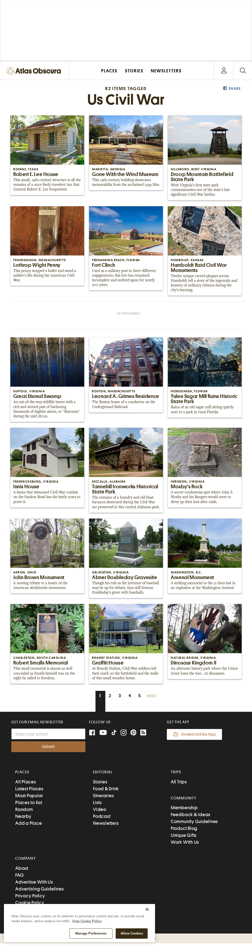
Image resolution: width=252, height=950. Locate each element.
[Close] (147, 909)
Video (99, 809)
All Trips (179, 781)
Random (24, 809)
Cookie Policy (29, 902)
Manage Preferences (91, 933)
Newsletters (106, 823)
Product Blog (184, 828)
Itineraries (103, 795)
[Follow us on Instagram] (123, 733)
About (21, 868)
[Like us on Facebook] (92, 733)
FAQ (19, 875)
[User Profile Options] (223, 71)
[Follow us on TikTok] (114, 733)
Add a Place (28, 823)
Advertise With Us (34, 882)
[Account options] (223, 70)
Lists (97, 802)
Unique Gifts (184, 835)
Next (152, 696)
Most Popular (29, 795)
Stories (100, 781)
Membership (184, 807)
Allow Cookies (132, 933)
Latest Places (29, 788)
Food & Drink (106, 788)
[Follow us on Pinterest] (133, 733)
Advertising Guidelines (39, 889)
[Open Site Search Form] (243, 71)
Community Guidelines (194, 821)
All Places (25, 781)
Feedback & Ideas (190, 814)
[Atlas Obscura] (35, 71)
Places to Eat (28, 802)
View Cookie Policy (87, 921)
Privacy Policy (30, 895)
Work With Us (185, 842)
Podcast (101, 816)
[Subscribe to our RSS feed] (143, 733)
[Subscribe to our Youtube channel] (103, 733)
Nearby (23, 816)
